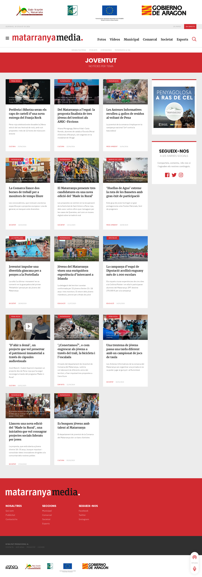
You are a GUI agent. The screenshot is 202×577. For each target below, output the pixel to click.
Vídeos (115, 39)
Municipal (131, 39)
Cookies (41, 547)
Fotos (101, 39)
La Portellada (17, 238)
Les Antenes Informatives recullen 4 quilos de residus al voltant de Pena (125, 113)
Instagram (84, 519)
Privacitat (31, 547)
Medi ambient (112, 146)
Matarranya (65, 81)
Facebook (83, 510)
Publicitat (10, 515)
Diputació (113, 238)
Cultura (12, 146)
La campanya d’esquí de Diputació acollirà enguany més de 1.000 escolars (124, 270)
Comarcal (150, 39)
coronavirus (106, 50)
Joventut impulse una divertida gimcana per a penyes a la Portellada (25, 270)
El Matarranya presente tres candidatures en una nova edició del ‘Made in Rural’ (76, 192)
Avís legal (20, 547)
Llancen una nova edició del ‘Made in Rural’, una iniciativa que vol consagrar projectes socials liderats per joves (28, 431)
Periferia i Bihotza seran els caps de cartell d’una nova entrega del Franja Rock (27, 113)
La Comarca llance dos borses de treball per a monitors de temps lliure (26, 192)
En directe (190, 26)
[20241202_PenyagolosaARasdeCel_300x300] (174, 107)
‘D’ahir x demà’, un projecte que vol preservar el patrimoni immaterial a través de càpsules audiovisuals (26, 353)
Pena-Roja (15, 81)
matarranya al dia (122, 50)
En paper (177, 26)
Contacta (10, 547)
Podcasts (93, 50)
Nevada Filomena (79, 50)
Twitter (82, 515)
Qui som (10, 510)
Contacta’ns (11, 519)
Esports (182, 39)
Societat (167, 39)
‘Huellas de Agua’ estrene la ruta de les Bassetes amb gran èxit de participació (124, 192)
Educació (61, 303)
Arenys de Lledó (115, 159)
